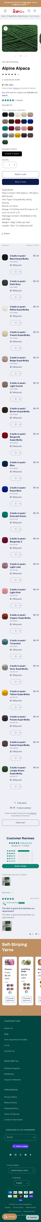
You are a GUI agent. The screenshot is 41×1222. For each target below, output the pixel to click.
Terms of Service (11, 1114)
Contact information (21, 1215)
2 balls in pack (12, 154)
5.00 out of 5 (26, 843)
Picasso (8, 969)
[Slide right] (25, 56)
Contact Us (9, 1051)
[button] (5, 11)
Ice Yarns (19, 1204)
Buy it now (20, 182)
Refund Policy (10, 1103)
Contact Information (13, 1120)
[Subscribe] (34, 1137)
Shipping (16, 88)
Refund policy (31, 1207)
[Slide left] (15, 56)
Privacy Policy (10, 1097)
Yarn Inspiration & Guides (15, 1040)
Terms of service (15, 1211)
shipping (32, 813)
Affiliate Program (12, 1068)
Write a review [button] (20, 866)
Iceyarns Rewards (12, 1080)
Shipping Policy (11, 1108)
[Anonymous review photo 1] (7, 926)
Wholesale (9, 1074)
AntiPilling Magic (25, 970)
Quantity (5, 160)
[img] (8, 899)
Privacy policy (18, 1207)
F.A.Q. (7, 1045)
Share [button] (7, 234)
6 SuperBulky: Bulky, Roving (17, 16)
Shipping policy (29, 1211)
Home (3, 16)
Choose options (10, 999)
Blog (6, 1034)
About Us (8, 1028)
